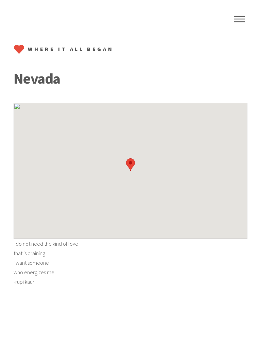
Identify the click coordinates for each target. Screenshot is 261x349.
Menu (239, 19)
